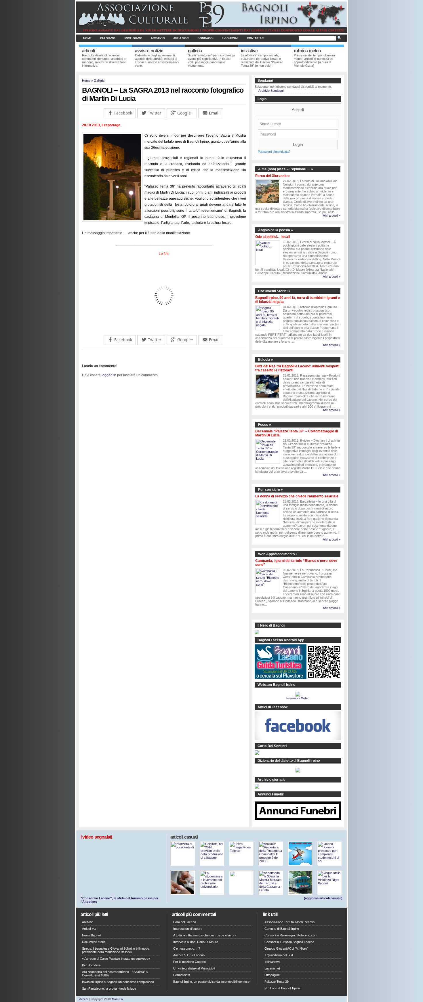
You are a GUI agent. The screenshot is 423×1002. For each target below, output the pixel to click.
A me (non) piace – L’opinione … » (285, 169)
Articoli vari (89, 928)
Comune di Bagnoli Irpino (281, 928)
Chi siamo (107, 38)
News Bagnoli (91, 935)
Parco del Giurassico (272, 176)
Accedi (298, 109)
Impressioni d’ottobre (187, 928)
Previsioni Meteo (297, 698)
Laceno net (272, 968)
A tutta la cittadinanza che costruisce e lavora (204, 935)
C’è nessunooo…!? (186, 948)
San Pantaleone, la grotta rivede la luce (109, 988)
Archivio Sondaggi (270, 90)
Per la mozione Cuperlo (189, 961)
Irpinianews (272, 961)
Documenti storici (94, 942)
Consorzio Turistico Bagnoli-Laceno (289, 942)
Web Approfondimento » (278, 554)
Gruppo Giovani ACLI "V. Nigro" (286, 948)
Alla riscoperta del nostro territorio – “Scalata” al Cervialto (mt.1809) (115, 973)
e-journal (230, 38)
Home (87, 38)
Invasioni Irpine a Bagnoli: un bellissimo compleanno (118, 982)
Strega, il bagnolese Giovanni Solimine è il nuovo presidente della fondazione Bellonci (115, 950)
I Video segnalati (96, 837)
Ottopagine (272, 975)
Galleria (99, 80)
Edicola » (265, 360)
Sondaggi (206, 38)
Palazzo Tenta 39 (276, 981)
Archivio (158, 38)
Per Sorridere (91, 965)
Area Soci (181, 38)
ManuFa (117, 999)
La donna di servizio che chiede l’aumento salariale (296, 496)
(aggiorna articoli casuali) (323, 898)
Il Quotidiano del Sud (278, 955)
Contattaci (255, 38)
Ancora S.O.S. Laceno (189, 955)
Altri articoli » (331, 215)
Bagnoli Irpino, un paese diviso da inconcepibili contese (211, 981)
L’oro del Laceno (184, 922)
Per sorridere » (270, 490)
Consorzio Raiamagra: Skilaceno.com (290, 935)
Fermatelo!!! (181, 975)
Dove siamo (133, 38)
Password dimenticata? (274, 151)
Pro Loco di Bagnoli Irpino (282, 988)
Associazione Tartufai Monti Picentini (289, 922)
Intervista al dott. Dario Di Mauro (195, 942)
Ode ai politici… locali (272, 237)
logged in (109, 375)
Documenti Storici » (274, 291)
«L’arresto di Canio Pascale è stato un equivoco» (116, 958)
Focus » (264, 425)
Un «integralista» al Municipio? (194, 968)
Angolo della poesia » (275, 230)
